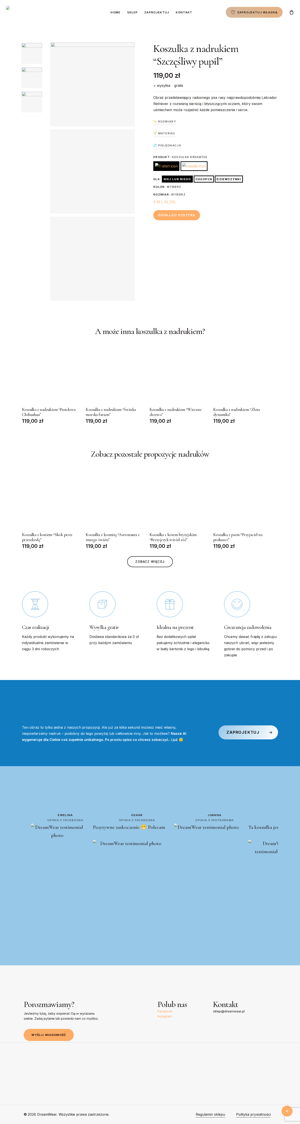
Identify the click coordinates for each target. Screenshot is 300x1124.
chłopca (203, 179)
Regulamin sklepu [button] (210, 1114)
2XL (173, 202)
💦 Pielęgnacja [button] (167, 145)
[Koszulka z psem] (243, 499)
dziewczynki (229, 179)
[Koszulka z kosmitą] (116, 499)
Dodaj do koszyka (176, 215)
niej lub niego (177, 179)
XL (166, 202)
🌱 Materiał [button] (164, 133)
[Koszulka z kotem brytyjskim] (180, 499)
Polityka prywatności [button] (253, 1114)
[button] (150, 561)
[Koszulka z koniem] (52, 499)
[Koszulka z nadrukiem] (52, 374)
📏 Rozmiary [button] (164, 121)
